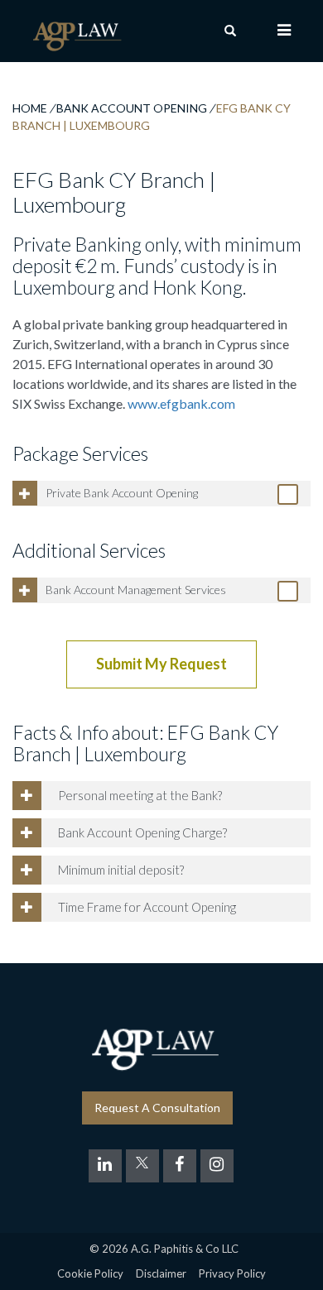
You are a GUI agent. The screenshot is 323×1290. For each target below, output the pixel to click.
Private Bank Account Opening (122, 493)
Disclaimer (161, 1273)
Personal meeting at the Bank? (140, 795)
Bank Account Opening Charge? (142, 832)
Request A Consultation (157, 1108)
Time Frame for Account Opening (147, 906)
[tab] (161, 493)
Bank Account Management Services (136, 590)
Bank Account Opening (131, 108)
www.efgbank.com (181, 403)
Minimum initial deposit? (121, 869)
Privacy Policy (232, 1273)
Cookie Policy (90, 1273)
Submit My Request (161, 664)
